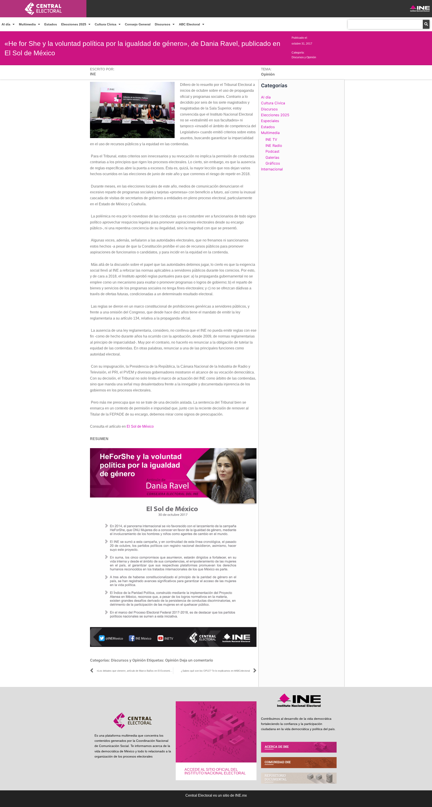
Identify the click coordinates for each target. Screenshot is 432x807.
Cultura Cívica (105, 24)
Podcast (272, 151)
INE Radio (274, 145)
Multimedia (27, 24)
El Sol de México (140, 426)
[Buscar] (426, 24)
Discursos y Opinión (304, 57)
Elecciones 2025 (73, 24)
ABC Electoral (189, 24)
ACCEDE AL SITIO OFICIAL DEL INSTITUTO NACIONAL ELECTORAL (215, 771)
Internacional (272, 169)
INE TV (271, 139)
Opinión (172, 660)
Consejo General (138, 24)
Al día (6, 24)
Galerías (272, 157)
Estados (50, 24)
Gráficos (273, 163)
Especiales (270, 120)
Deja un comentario (196, 660)
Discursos (162, 24)
